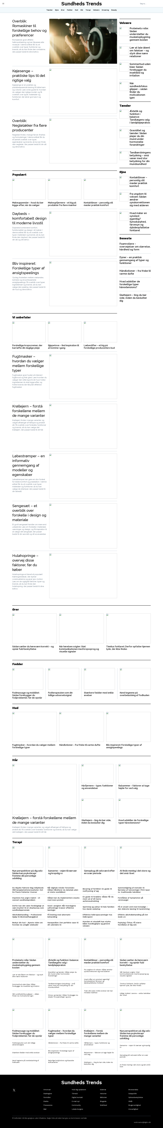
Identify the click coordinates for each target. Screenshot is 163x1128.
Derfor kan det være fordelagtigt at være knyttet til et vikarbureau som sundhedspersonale (28, 908)
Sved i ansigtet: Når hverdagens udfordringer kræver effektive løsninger (61, 908)
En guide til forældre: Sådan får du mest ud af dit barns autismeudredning (98, 899)
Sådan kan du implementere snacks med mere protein (63, 899)
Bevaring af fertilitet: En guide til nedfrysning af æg (97, 890)
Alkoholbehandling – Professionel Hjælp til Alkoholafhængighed (27, 916)
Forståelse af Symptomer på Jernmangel (130, 899)
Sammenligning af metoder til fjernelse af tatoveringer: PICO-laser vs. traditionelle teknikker (134, 890)
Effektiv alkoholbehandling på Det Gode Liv (133, 916)
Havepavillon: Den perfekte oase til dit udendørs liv (62, 924)
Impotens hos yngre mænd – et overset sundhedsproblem (26, 899)
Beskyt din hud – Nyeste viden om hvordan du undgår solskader (27, 924)
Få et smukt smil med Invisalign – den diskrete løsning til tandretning (134, 908)
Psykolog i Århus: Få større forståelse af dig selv (129, 924)
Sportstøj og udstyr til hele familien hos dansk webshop (98, 908)
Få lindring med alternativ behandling (58, 916)
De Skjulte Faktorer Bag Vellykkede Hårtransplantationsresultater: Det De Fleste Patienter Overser (28, 890)
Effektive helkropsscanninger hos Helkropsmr (97, 916)
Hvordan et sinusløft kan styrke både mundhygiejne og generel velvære (97, 924)
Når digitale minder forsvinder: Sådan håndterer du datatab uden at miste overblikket (62, 890)
